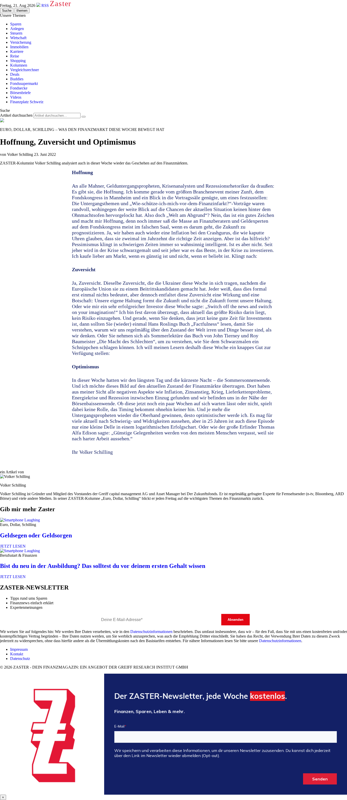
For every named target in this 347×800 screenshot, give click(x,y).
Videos (15, 97)
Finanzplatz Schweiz (26, 102)
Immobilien (19, 47)
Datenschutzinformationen (151, 631)
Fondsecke (18, 88)
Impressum (19, 649)
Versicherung (20, 42)
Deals (14, 74)
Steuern (16, 33)
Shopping (18, 60)
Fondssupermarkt (24, 83)
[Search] (84, 116)
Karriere (16, 51)
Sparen (15, 24)
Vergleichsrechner (24, 70)
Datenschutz (20, 658)
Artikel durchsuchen (16, 115)
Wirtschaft (18, 38)
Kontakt (16, 654)
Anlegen (17, 28)
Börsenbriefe (20, 92)
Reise (14, 56)
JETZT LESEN (13, 546)
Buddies (16, 79)
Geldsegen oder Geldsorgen (36, 535)
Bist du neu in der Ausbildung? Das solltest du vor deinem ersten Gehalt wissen (102, 566)
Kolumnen (18, 65)
